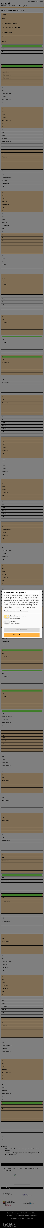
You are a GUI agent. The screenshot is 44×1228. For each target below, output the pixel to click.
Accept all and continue (21, 635)
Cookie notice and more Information (16, 611)
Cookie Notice (20, 599)
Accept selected (21, 630)
